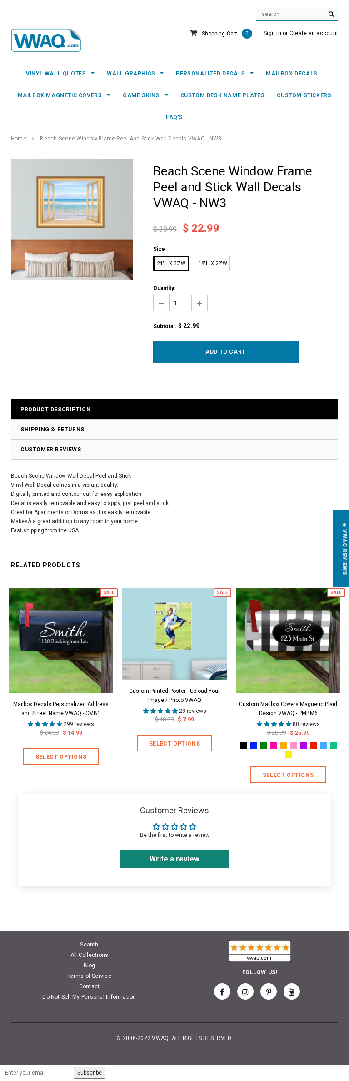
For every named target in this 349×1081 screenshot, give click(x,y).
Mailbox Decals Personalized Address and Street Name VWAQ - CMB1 (61, 708)
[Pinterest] (268, 991)
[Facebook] (222, 991)
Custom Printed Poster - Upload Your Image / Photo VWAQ (174, 695)
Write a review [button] (174, 859)
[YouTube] (292, 991)
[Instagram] (245, 991)
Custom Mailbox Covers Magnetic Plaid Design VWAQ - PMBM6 (288, 708)
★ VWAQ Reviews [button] (344, 548)
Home (18, 138)
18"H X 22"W (213, 263)
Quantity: (164, 288)
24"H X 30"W (171, 263)
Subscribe (89, 1073)
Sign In (272, 33)
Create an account (313, 33)
